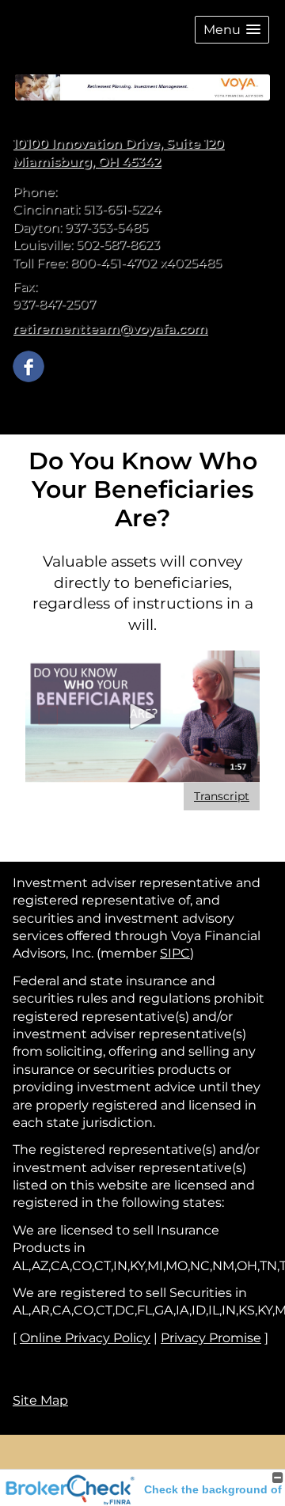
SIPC (175, 953)
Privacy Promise (211, 1337)
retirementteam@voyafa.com (110, 328)
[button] (232, 30)
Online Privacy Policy (85, 1337)
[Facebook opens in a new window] (28, 365)
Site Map (40, 1400)
